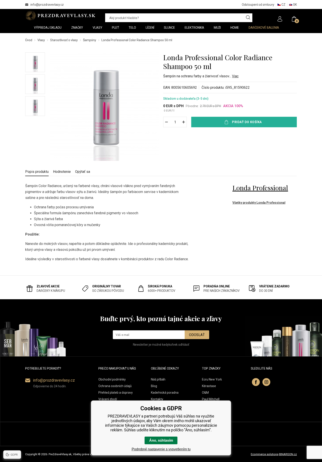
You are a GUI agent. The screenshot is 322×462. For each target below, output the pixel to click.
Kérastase (209, 386)
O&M (205, 392)
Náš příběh (158, 379)
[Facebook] (256, 382)
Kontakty (157, 399)
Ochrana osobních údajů (115, 386)
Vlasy (41, 40)
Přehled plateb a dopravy (115, 392)
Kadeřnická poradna (165, 392)
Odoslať (197, 335)
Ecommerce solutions (264, 454)
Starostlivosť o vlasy (64, 40)
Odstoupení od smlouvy (258, 4)
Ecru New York (212, 379)
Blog (154, 386)
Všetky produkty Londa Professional (258, 202)
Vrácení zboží (107, 399)
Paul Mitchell (210, 399)
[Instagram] (266, 382)
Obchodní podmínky (112, 379)
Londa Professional (260, 187)
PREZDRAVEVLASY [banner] (60, 15)
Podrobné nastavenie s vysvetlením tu (161, 449)
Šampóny (89, 40)
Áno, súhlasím (161, 440)
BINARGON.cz (288, 454)
